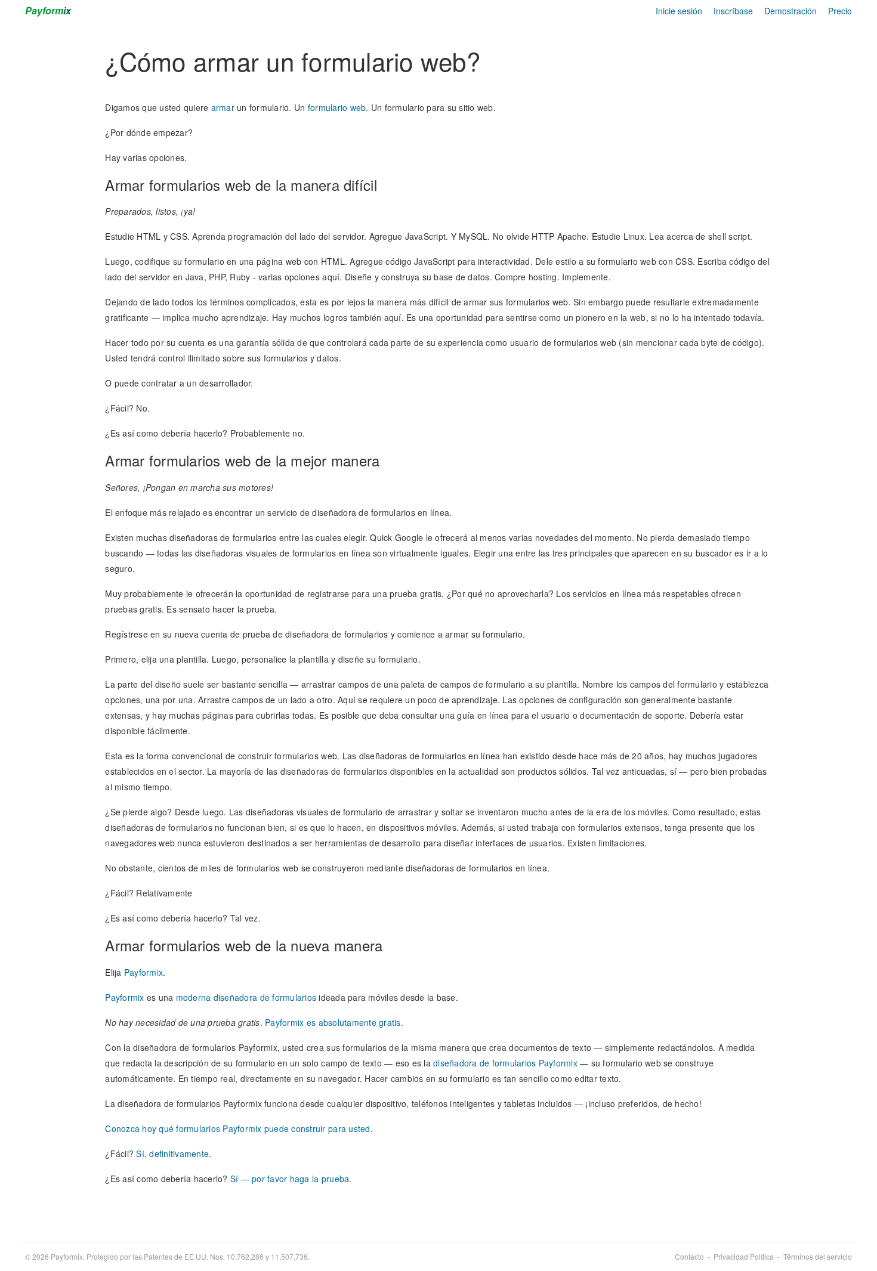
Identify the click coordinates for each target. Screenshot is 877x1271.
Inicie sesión (679, 11)
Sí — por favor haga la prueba (289, 1179)
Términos (817, 1256)
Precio (840, 11)
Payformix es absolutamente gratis (332, 1022)
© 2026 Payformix (167, 1256)
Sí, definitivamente (172, 1153)
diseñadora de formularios (265, 997)
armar (222, 107)
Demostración (790, 11)
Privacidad (744, 1256)
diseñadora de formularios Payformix (505, 1063)
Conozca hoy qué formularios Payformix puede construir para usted (237, 1128)
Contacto (689, 1256)
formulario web (337, 107)
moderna (193, 997)
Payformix (143, 972)
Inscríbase (733, 11)
